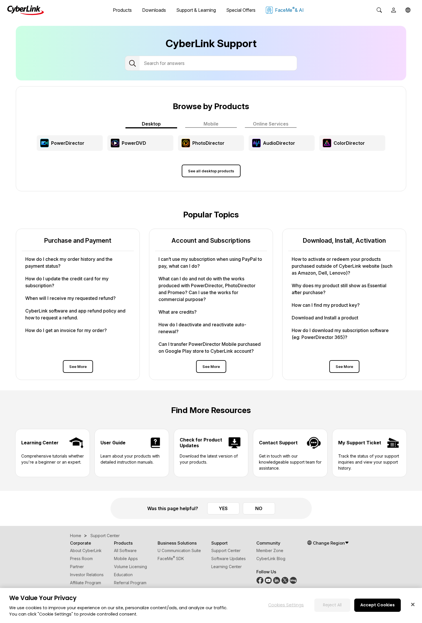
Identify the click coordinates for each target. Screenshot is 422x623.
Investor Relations (87, 574)
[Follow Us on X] (285, 579)
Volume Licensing (130, 566)
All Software (125, 550)
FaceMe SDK (171, 558)
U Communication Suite (179, 550)
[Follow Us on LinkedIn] (276, 579)
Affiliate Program (85, 582)
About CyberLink (86, 550)
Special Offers (240, 10)
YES (223, 508)
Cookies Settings (286, 605)
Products (122, 10)
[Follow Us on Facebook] (260, 579)
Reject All (332, 605)
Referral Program (130, 582)
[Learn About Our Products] (293, 579)
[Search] (379, 10)
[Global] (408, 10)
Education (123, 574)
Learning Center (226, 566)
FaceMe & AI (289, 9)
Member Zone (269, 550)
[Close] (412, 604)
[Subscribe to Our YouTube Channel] (268, 579)
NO (258, 508)
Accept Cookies (377, 605)
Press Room (81, 558)
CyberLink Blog (270, 558)
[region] (211, 605)
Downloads (154, 10)
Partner (77, 566)
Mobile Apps (126, 558)
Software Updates (228, 558)
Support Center (226, 550)
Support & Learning (196, 10)
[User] (393, 10)
